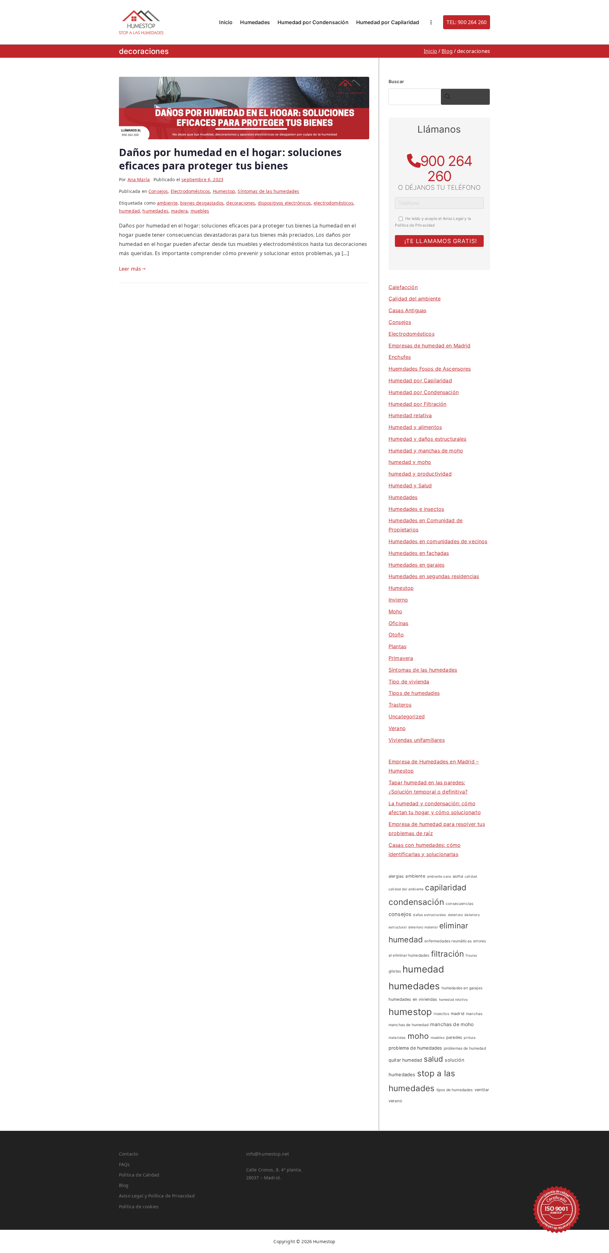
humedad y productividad (420, 474)
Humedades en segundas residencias (434, 576)
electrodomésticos (333, 203)
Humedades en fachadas (419, 553)
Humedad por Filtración (418, 404)
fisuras (471, 955)
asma (458, 876)
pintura (469, 1038)
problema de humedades (415, 1048)
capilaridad (445, 887)
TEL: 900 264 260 (467, 22)
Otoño (396, 634)
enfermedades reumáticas (448, 941)
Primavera (401, 658)
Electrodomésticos (190, 191)
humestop (410, 1011)
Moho (396, 611)
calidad (471, 876)
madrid (457, 1013)
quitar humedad (405, 1060)
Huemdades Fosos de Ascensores (430, 369)
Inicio (225, 22)
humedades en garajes (462, 988)
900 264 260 (446, 168)
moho (418, 1036)
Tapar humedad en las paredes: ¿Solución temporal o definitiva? (428, 787)
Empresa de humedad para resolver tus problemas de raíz (437, 828)
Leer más (130, 268)
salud (433, 1059)
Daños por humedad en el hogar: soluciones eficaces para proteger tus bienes (230, 158)
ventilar (482, 1089)
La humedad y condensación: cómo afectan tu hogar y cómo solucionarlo (435, 808)
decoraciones (240, 203)
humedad (129, 211)
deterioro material (423, 927)
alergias (396, 876)
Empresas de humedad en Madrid (430, 345)
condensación (416, 902)
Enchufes (400, 357)
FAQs (124, 1164)
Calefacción (403, 287)
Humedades (255, 22)
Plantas (397, 646)
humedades (155, 211)
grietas (395, 971)
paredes (454, 1037)
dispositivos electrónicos (284, 203)
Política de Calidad (139, 1175)
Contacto (128, 1154)
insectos (441, 1013)
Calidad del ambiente (415, 298)
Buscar (396, 81)
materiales (397, 1038)
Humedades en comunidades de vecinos (438, 541)
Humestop (224, 191)
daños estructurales (429, 915)
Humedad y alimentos (415, 427)
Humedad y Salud (410, 485)
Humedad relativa (410, 415)
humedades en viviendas (413, 999)
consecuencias (459, 903)
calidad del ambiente (406, 889)
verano (395, 1100)
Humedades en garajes (416, 565)
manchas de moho (452, 1024)
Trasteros (400, 705)
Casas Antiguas (407, 310)
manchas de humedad (409, 1024)
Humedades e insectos (416, 509)
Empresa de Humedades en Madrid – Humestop (434, 766)
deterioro (455, 915)
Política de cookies (139, 1207)
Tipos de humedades (414, 693)
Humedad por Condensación (313, 22)
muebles (200, 211)
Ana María (139, 179)
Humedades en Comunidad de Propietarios (425, 525)
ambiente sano (439, 876)
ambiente (167, 203)
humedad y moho (410, 462)
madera (179, 211)
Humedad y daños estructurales (428, 439)
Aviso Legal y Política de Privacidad (157, 1196)
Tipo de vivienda (409, 681)
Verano (397, 728)
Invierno (398, 600)
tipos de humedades (454, 1089)
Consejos (158, 191)
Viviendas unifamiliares (417, 740)
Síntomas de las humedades (268, 191)
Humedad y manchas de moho (426, 450)
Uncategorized (407, 716)
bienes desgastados (202, 203)
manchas (474, 1013)
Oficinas (398, 623)
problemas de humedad (465, 1048)
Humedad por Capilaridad (387, 22)
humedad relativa (453, 1000)
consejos (400, 914)
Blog (124, 1185)
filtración (447, 954)
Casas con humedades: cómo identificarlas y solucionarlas (425, 849)
